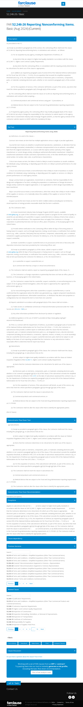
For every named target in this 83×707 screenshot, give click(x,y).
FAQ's (53, 702)
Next (31, 583)
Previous (11, 583)
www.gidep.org (13, 214)
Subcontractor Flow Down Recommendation (24, 492)
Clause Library (16, 11)
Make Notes (35, 643)
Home (8, 11)
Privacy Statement (58, 704)
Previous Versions (14, 546)
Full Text (11, 127)
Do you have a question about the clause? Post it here (24, 657)
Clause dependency (15, 538)
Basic (10, 637)
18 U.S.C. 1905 (19, 309)
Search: (9, 552)
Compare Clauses (59, 643)
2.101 (34, 376)
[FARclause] (27, 4)
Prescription (12, 39)
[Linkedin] (73, 697)
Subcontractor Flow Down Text (19, 420)
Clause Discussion (14, 651)
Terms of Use (70, 702)
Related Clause (13, 589)
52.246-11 (28, 360)
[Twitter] (69, 697)
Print (47, 643)
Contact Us (12, 689)
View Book (24, 643)
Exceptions (12, 500)
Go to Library (12, 643)
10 (37, 629)
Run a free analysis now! (41, 672)
